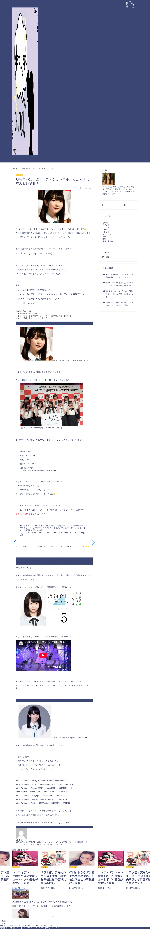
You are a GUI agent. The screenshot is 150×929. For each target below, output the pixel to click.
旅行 (104, 236)
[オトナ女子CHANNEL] (25, 160)
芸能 (104, 239)
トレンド (19, 175)
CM (103, 221)
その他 (105, 223)
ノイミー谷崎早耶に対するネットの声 (31, 318)
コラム (105, 230)
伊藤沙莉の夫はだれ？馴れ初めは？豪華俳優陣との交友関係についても (120, 276)
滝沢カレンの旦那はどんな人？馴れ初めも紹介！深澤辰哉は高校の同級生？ (120, 284)
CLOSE (19, 311)
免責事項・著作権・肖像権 (11, 928)
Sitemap (129, 3)
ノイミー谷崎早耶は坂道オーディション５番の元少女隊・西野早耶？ (45, 316)
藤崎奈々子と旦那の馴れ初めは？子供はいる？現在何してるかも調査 (120, 304)
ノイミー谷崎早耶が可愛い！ (28, 313)
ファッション (107, 234)
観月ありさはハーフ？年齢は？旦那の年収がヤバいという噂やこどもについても (120, 294)
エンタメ (105, 227)
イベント (105, 225)
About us (130, 7)
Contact (26, 928)
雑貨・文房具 (107, 241)
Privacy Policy (132, 5)
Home (128, 1)
